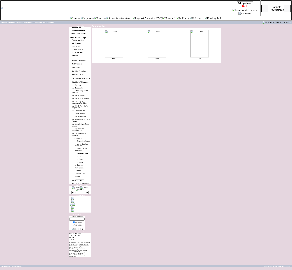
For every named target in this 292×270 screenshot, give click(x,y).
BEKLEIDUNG (77, 75)
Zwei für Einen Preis (79, 71)
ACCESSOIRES (78, 180)
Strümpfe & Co (80, 174)
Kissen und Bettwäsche (81, 184)
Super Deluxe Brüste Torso (81, 120)
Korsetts (78, 171)
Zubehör (80, 165)
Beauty (77, 176)
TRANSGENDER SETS (81, 78)
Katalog (11, 22)
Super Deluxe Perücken (81, 149)
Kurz (81, 156)
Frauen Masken (80, 116)
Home (3, 22)
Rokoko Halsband (78, 60)
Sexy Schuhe (79, 168)
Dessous (78, 85)
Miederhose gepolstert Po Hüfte (79, 102)
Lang (81, 162)
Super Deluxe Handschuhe (78, 130)
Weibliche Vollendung (24, 22)
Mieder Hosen (80, 95)
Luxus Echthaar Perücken (82, 145)
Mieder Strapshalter (82, 98)
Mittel (81, 159)
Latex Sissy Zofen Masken (80, 91)
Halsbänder (79, 88)
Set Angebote (77, 64)
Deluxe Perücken (83, 141)
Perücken (38, 22)
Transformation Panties (79, 134)
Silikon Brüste (80, 113)
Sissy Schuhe (80, 111)
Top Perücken (49, 22)
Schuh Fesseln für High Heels (80, 107)
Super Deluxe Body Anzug (80, 125)
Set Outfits (76, 67)
